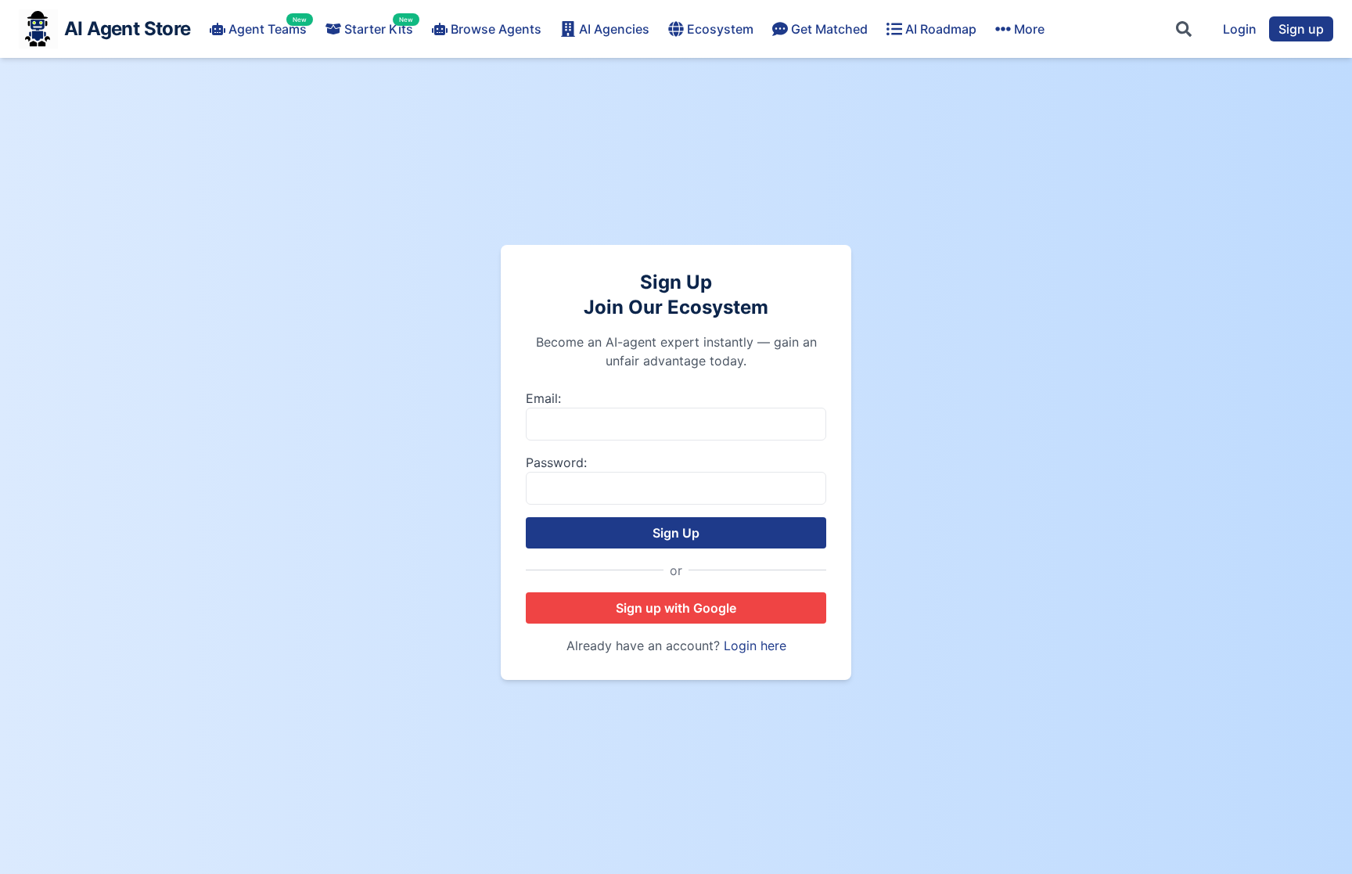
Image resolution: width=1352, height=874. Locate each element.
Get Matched (829, 29)
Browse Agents (496, 29)
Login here (755, 645)
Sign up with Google (676, 608)
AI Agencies (614, 29)
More (1029, 29)
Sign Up (676, 533)
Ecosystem (720, 29)
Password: (556, 462)
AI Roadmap (940, 29)
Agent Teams (267, 28)
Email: (543, 398)
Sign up (1301, 29)
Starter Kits (378, 28)
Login (1240, 29)
